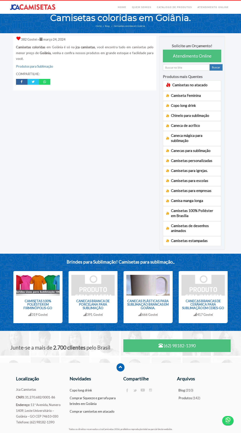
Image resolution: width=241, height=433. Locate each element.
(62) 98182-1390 (179, 345)
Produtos (185, 398)
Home (122, 7)
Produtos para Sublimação (34, 66)
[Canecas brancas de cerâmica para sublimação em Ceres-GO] (203, 285)
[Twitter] (135, 390)
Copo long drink (81, 390)
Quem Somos (141, 7)
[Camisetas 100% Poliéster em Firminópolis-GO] (38, 285)
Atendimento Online (213, 7)
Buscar (216, 67)
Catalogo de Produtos (174, 7)
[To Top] (120, 367)
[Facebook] (127, 390)
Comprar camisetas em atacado (92, 411)
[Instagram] (150, 390)
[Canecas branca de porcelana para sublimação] (93, 285)
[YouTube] (142, 390)
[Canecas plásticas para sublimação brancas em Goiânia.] (148, 285)
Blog (107, 26)
